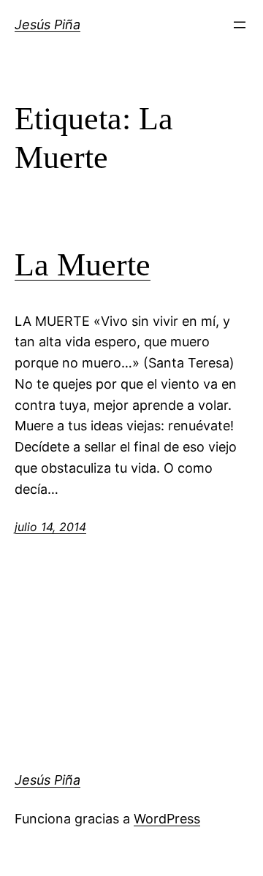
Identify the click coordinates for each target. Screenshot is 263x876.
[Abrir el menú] (239, 25)
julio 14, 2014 (50, 526)
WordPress (167, 818)
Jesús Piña (47, 24)
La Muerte (82, 265)
